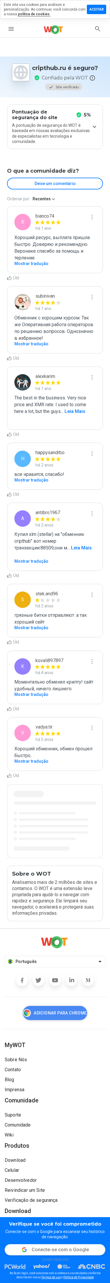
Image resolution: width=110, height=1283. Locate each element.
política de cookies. (34, 14)
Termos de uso (51, 1277)
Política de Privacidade (78, 1277)
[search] (98, 29)
